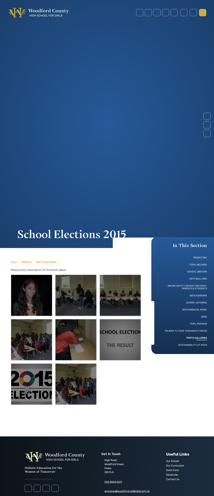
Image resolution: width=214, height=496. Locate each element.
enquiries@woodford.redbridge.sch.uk (127, 491)
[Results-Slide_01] (120, 339)
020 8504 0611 (113, 481)
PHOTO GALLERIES (46, 262)
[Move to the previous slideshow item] (207, 124)
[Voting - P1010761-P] (75, 295)
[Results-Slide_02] (31, 384)
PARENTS (26, 262)
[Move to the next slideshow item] (207, 116)
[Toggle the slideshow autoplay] (207, 133)
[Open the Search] (183, 12)
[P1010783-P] (31, 295)
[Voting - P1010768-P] (75, 339)
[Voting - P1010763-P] (120, 295)
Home (14, 262)
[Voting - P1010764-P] (31, 339)
